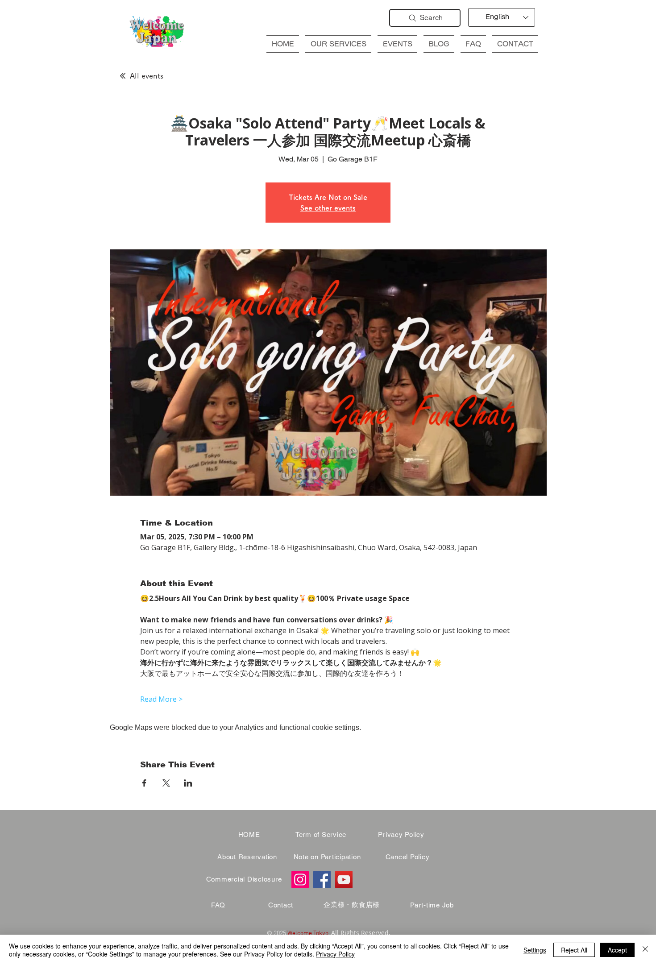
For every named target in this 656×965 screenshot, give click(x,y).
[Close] (645, 950)
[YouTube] (344, 879)
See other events (328, 207)
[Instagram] (300, 879)
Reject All (574, 949)
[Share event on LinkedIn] (188, 783)
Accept (617, 949)
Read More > (161, 699)
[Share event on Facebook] (144, 783)
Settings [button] (534, 949)
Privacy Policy (335, 953)
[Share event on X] (166, 783)
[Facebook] (322, 879)
